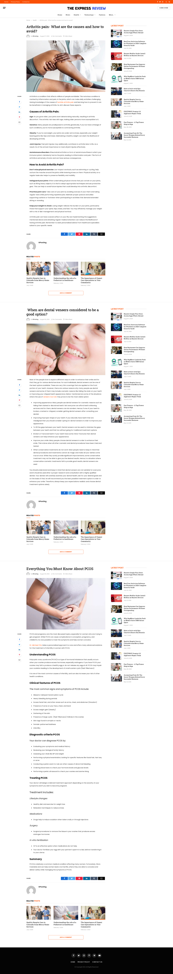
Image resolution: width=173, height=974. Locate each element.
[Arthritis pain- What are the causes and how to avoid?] (65, 66)
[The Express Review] (86, 8)
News (68, 15)
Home (6, 2)
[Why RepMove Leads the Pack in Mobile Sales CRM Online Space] (116, 79)
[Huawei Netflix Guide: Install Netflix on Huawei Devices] (116, 56)
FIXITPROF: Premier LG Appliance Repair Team (132, 112)
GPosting (35, 36)
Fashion (102, 15)
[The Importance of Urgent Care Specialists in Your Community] (93, 269)
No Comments (57, 36)
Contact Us (25, 2)
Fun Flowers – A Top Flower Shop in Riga (134, 123)
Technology (89, 15)
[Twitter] (19, 107)
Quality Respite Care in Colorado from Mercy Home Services (37, 280)
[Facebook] (19, 102)
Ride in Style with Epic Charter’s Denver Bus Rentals (134, 90)
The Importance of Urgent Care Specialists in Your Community (91, 280)
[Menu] (4, 8)
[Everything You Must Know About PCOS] (65, 604)
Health (76, 15)
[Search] (169, 2)
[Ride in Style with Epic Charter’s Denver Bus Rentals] (116, 91)
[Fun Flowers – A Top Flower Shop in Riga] (116, 125)
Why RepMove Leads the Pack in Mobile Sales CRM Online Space (135, 78)
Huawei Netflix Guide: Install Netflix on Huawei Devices (134, 54)
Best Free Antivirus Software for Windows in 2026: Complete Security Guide (135, 43)
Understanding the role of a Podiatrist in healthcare (65, 279)
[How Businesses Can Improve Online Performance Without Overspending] (116, 67)
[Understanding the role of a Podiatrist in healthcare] (66, 269)
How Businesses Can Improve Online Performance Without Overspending (134, 66)
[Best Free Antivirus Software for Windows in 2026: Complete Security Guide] (116, 44)
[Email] (19, 122)
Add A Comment (66, 293)
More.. (111, 15)
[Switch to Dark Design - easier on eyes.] (166, 1)
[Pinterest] (19, 117)
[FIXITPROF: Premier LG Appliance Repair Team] (116, 114)
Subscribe (163, 8)
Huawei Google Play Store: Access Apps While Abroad (133, 32)
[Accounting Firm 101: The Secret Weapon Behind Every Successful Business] (116, 136)
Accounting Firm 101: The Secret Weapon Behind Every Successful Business (134, 135)
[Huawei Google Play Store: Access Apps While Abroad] (116, 33)
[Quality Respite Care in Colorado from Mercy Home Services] (38, 269)
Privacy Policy (15, 2)
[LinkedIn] (19, 112)
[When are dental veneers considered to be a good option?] (65, 349)
